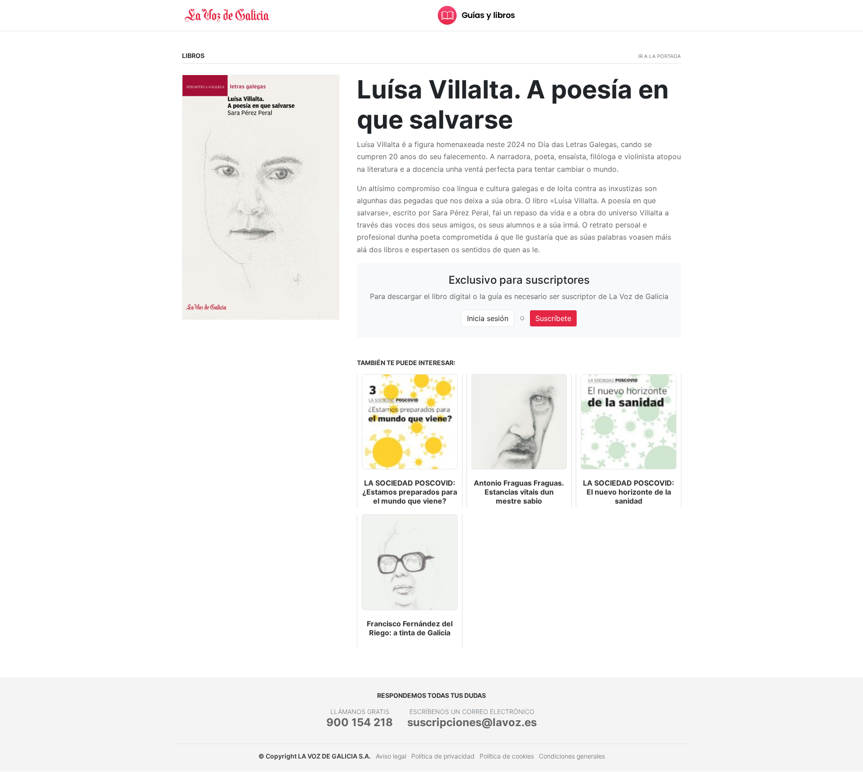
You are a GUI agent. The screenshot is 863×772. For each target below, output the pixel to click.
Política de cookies (507, 756)
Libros (193, 55)
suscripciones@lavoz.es (472, 722)
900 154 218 (359, 722)
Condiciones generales (572, 756)
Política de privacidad (443, 756)
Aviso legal (391, 756)
